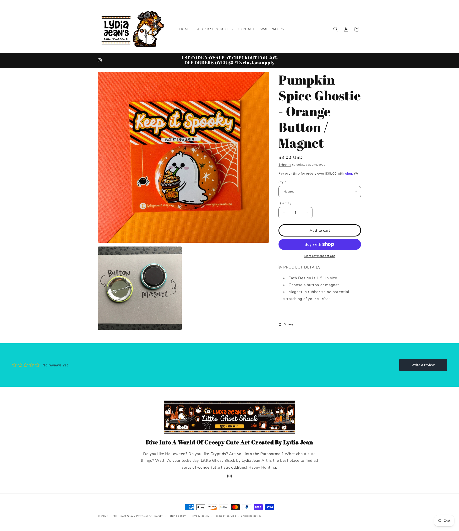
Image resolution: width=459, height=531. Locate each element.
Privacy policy (200, 516)
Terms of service (225, 516)
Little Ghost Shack (122, 516)
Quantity (285, 203)
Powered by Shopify (149, 516)
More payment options (319, 256)
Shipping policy (251, 516)
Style (282, 182)
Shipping (285, 164)
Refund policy (177, 516)
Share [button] (288, 324)
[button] (214, 29)
